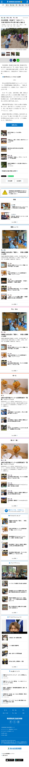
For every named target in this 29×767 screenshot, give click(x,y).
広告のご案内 (4, 735)
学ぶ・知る (15, 17)
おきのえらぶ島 (9, 24)
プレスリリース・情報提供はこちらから (9, 729)
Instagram (18, 721)
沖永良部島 (3, 24)
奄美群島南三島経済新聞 (13, 2)
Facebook (10, 721)
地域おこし (21, 24)
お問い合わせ (4, 733)
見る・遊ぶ (12, 5)
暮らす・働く (21, 5)
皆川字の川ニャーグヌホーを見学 (12, 77)
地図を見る (14, 125)
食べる (7, 5)
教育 (25, 24)
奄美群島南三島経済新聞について (8, 727)
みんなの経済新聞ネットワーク (14, 749)
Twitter (14, 721)
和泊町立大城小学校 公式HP (9, 171)
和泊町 (14, 24)
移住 (17, 24)
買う (16, 5)
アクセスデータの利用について (8, 731)
